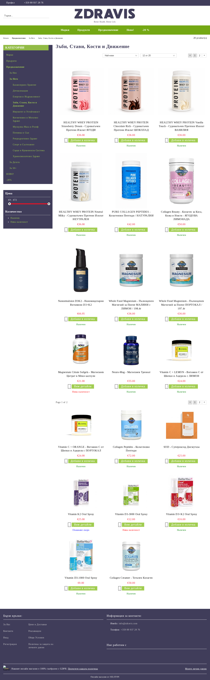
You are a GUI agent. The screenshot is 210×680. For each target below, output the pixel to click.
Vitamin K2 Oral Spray (81, 514)
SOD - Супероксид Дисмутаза (182, 447)
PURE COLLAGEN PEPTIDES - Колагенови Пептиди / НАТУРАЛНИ (131, 213)
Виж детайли (83, 386)
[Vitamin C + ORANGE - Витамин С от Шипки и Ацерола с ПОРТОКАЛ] (80, 425)
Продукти (83, 30)
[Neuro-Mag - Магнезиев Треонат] (131, 350)
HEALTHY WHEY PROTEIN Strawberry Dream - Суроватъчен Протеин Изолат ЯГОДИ (81, 126)
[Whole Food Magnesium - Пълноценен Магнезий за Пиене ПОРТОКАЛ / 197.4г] (181, 270)
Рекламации (34, 631)
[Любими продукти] (198, 15)
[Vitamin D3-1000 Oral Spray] (81, 556)
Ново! (130, 30)
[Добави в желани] (66, 140)
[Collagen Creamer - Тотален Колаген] (131, 556)
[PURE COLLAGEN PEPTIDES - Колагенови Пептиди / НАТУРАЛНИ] (131, 181)
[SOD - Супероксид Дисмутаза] (181, 425)
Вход (5, 637)
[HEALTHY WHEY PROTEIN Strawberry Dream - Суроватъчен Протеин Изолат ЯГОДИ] (81, 91)
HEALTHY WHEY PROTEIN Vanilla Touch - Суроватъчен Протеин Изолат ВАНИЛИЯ (181, 126)
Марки (65, 30)
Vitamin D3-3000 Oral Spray (131, 514)
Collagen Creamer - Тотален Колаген (131, 577)
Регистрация (10, 644)
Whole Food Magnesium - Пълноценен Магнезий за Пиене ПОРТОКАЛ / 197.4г (181, 305)
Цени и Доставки (37, 624)
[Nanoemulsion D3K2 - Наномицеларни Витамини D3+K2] (81, 270)
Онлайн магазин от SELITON (105, 677)
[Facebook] (205, 3)
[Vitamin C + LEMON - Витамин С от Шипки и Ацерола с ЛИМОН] (181, 350)
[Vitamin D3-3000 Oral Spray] (131, 492)
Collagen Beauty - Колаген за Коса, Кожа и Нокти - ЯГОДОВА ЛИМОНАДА (181, 215)
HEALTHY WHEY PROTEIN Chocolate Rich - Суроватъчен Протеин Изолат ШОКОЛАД (131, 126)
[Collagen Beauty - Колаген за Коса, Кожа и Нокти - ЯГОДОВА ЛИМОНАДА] (181, 181)
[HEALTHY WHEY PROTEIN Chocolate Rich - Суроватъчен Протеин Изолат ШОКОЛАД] (131, 91)
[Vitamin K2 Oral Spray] (80, 492)
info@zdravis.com (128, 623)
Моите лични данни (196, 669)
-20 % (145, 30)
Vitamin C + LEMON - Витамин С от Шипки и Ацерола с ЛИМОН (181, 374)
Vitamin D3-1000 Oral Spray (81, 577)
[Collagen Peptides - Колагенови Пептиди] (131, 425)
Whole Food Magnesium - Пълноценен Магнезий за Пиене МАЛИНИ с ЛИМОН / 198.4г (131, 305)
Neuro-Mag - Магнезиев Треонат (131, 372)
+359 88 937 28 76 (33, 2)
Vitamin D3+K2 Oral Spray (181, 514)
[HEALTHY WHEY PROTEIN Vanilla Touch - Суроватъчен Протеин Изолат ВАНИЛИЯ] (181, 91)
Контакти (8, 631)
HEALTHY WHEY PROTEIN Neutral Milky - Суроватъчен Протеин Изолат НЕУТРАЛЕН (81, 215)
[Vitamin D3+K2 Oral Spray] (181, 492)
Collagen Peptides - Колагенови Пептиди (131, 449)
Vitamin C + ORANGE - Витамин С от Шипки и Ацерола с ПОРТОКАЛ (81, 449)
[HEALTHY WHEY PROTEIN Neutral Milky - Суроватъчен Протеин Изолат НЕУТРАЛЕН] (81, 181)
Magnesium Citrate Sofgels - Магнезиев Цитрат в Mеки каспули (81, 374)
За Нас (6, 624)
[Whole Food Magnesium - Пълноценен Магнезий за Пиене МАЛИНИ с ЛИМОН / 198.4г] (131, 270)
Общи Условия (36, 637)
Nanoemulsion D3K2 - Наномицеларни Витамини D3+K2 (81, 303)
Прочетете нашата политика (83, 669)
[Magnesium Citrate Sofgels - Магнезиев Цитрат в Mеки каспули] (80, 350)
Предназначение (108, 30)
